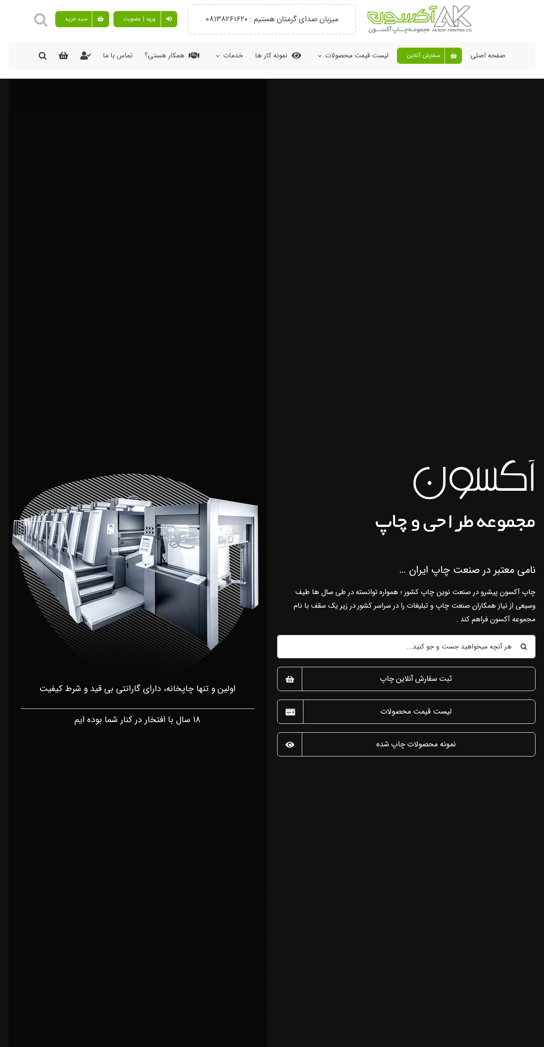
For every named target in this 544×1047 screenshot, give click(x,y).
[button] (41, 19)
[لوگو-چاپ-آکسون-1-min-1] (420, 7)
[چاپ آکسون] (137, 472)
